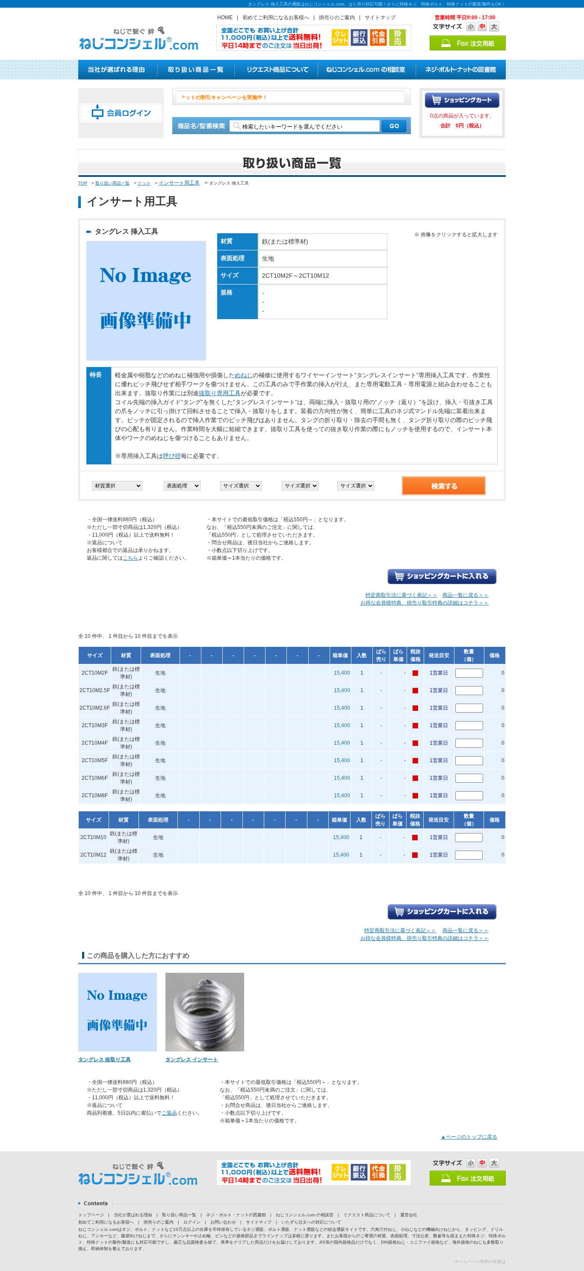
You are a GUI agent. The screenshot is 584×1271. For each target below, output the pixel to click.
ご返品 (169, 1113)
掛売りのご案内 (337, 18)
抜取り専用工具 (220, 393)
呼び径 (172, 455)
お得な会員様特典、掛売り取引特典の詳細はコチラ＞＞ (424, 603)
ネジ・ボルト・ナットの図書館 (236, 1214)
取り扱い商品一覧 (112, 183)
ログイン (192, 1222)
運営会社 (408, 1214)
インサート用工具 (179, 183)
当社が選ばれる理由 (133, 1214)
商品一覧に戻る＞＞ (465, 595)
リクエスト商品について (366, 1214)
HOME (225, 18)
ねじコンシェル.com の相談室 (304, 1214)
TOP (82, 183)
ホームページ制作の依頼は (480, 1261)
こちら (130, 558)
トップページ (91, 1214)
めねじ (244, 375)
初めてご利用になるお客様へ (275, 18)
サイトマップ (380, 18)
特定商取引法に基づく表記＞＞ (401, 595)
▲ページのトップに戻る (469, 1137)
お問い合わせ (223, 1222)
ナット (144, 183)
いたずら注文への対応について (311, 1222)
